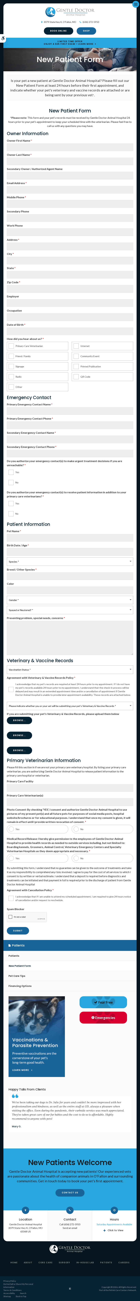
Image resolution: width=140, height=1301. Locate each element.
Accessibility (9, 1293)
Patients (14, 956)
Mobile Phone (16, 197)
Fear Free (105, 1002)
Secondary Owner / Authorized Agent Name (34, 168)
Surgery (64, 1262)
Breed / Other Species (22, 569)
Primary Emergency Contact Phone (30, 418)
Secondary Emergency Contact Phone (31, 446)
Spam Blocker (15, 909)
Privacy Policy (9, 1281)
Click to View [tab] (115, 1230)
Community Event (90, 356)
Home (14, 1262)
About (28, 1262)
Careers (123, 1262)
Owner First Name (19, 140)
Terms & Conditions (12, 1290)
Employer (13, 296)
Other (19, 386)
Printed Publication (90, 366)
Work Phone (15, 225)
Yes (17, 472)
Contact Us (70, 1192)
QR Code (85, 376)
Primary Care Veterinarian (29, 345)
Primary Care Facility (20, 781)
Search (23, 1293)
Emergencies (105, 1018)
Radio (19, 376)
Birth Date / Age (18, 545)
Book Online (58, 30)
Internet (85, 345)
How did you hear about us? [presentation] (25, 338)
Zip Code (13, 282)
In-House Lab (85, 1262)
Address (13, 239)
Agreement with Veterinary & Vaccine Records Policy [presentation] (41, 677)
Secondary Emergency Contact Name (31, 432)
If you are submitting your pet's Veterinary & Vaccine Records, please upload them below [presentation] (63, 713)
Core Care (45, 1262)
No (16, 482)
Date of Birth (16, 324)
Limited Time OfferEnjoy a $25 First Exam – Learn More (68, 42)
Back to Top (21, 1296)
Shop (86, 30)
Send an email (70, 1227)
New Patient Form (20, 966)
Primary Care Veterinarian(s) (25, 795)
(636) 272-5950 (91, 22)
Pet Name (14, 531)
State (11, 268)
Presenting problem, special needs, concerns (36, 618)
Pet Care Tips (17, 976)
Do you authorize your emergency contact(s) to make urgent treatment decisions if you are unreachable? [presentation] (64, 463)
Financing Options (20, 986)
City (10, 253)
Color (10, 583)
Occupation (14, 310)
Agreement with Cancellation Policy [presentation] (30, 890)
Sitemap (7, 1296)
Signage (20, 366)
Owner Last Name (19, 154)
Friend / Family (23, 356)
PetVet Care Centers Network (122, 1290)
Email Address (17, 183)
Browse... (19, 720)
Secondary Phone (18, 211)
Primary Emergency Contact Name (29, 404)
